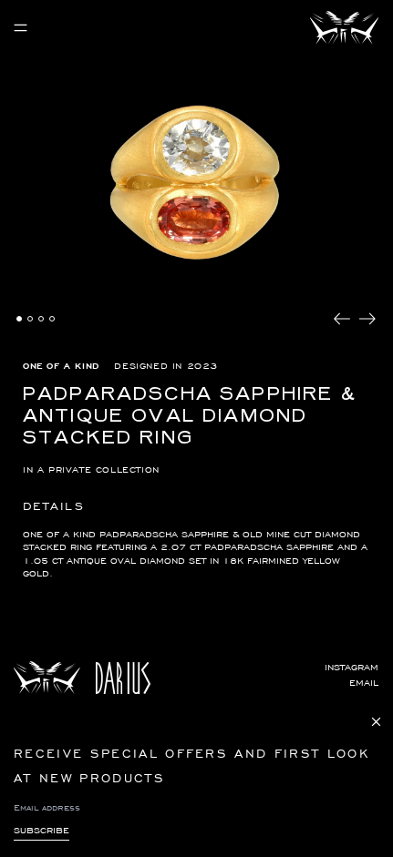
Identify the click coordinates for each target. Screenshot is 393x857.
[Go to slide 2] (30, 318)
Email (363, 683)
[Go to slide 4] (52, 318)
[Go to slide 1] (19, 318)
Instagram (351, 667)
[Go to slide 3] (41, 318)
